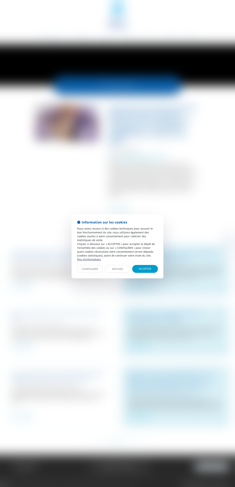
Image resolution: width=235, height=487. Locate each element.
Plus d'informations (89, 259)
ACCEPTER (145, 268)
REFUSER (117, 269)
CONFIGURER (90, 269)
